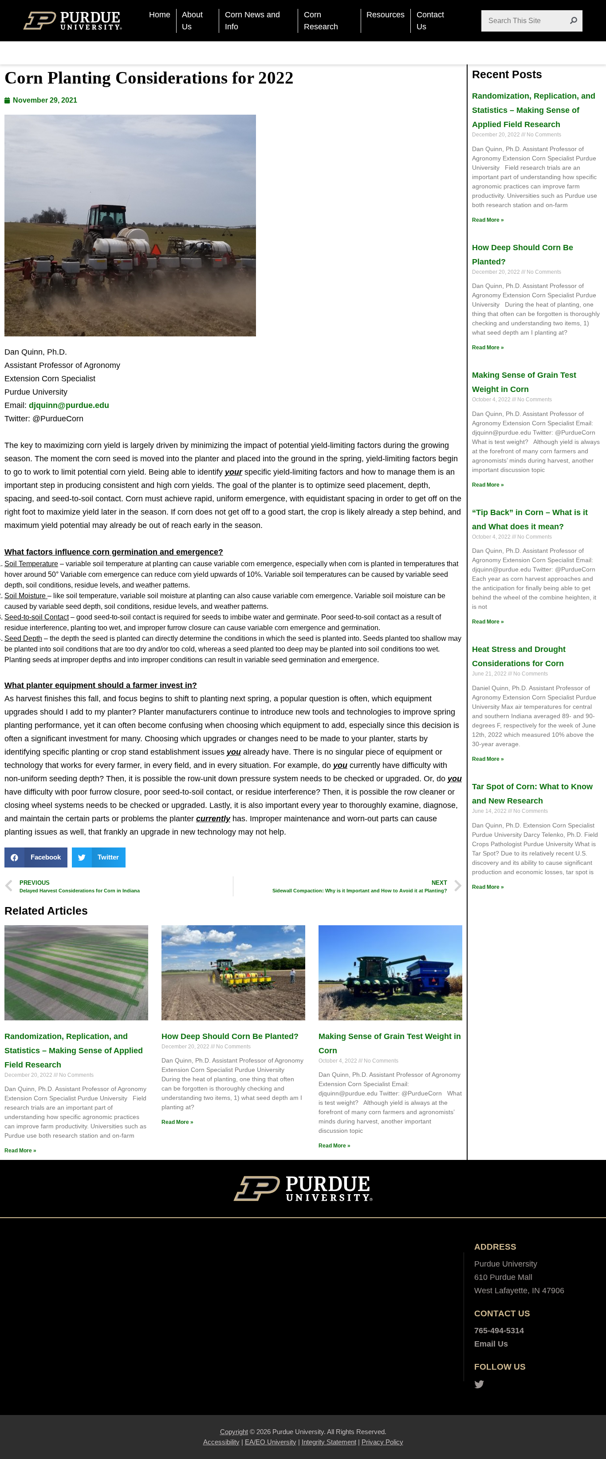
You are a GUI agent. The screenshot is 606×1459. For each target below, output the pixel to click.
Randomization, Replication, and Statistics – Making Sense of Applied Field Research (73, 1050)
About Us (192, 20)
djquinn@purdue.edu (69, 405)
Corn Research (321, 20)
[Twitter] (479, 1384)
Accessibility (221, 1442)
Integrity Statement (329, 1442)
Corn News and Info (252, 20)
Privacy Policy (382, 1442)
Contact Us (430, 20)
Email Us (491, 1343)
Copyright (234, 1431)
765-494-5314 (499, 1330)
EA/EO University (270, 1442)
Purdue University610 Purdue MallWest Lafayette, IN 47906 (519, 1277)
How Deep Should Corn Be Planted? (230, 1036)
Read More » (20, 1150)
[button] (35, 857)
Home (159, 14)
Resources (385, 14)
